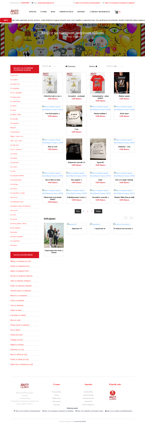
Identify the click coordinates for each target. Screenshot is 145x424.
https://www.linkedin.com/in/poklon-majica (90, 411)
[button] (52, 66)
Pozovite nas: (20, 3)
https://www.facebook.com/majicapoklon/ (27, 411)
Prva (78, 211)
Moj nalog (57, 404)
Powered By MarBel (80, 421)
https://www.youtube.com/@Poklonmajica (119, 411)
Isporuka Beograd (88, 395)
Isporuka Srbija (88, 392)
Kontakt (81, 12)
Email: (44, 3)
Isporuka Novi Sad (88, 398)
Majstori (77, 36)
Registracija (104, 12)
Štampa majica (56, 398)
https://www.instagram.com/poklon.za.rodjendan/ (59, 411)
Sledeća (92, 66)
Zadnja (98, 211)
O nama (44, 12)
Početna (32, 12)
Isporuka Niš (88, 401)
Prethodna (71, 66)
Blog (53, 12)
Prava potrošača (56, 392)
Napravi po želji (66, 12)
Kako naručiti (57, 401)
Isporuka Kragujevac (88, 404)
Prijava (94, 12)
